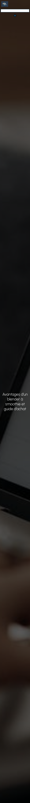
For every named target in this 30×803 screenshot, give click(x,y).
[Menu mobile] (15, 15)
